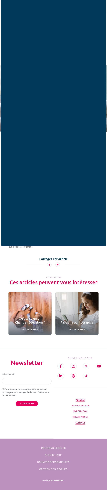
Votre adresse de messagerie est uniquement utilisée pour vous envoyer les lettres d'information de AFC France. (26, 392)
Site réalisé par (48, 480)
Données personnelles (53, 462)
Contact (80, 423)
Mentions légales (53, 448)
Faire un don (80, 411)
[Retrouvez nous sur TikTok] (86, 376)
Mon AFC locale (80, 405)
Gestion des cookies (53, 469)
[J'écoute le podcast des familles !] (73, 376)
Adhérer (80, 400)
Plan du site (53, 455)
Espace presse (80, 417)
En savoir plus (30, 329)
